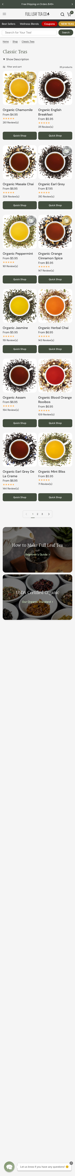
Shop (15, 41)
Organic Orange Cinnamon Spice (50, 256)
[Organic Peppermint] (20, 232)
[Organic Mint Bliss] (55, 450)
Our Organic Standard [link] (36, 602)
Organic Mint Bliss (51, 472)
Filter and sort (14, 66)
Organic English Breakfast (49, 112)
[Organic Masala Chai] (20, 162)
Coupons (49, 23)
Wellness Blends (29, 23)
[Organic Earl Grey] (55, 162)
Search (66, 32)
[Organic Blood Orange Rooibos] (55, 376)
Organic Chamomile (18, 110)
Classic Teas (28, 41)
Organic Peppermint (18, 254)
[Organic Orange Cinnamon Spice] (55, 232)
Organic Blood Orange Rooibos (55, 400)
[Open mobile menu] (4, 14)
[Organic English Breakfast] (55, 88)
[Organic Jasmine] (20, 306)
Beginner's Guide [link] (36, 554)
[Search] (62, 14)
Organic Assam (14, 398)
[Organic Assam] (20, 376)
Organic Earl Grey (51, 184)
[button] (9, 1166)
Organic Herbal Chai (53, 328)
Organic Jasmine (15, 328)
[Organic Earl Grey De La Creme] (20, 450)
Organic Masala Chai (18, 184)
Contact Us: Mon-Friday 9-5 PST (37, 4)
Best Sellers (8, 23)
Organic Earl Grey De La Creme (18, 474)
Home (6, 41)
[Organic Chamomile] (20, 88)
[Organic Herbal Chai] (55, 306)
